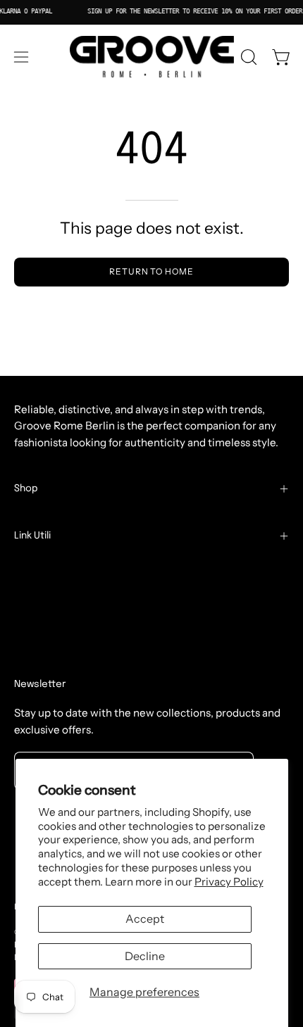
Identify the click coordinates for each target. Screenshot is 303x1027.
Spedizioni (40, 593)
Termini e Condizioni (65, 571)
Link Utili (32, 536)
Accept (144, 919)
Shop (26, 488)
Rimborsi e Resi (52, 615)
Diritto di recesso (65, 659)
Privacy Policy (229, 881)
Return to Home (151, 271)
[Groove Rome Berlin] (152, 57)
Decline (145, 956)
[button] (247, 57)
